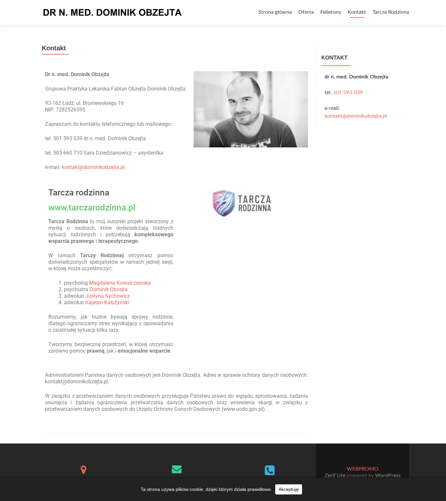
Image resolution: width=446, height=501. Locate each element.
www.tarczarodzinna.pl (91, 207)
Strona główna (275, 12)
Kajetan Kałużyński (107, 302)
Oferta (306, 12)
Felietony (330, 12)
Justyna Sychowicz (107, 296)
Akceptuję (289, 489)
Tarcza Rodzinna (391, 12)
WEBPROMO (362, 469)
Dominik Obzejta (108, 289)
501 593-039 (348, 92)
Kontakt (357, 12)
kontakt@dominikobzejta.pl (93, 167)
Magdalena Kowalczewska (120, 283)
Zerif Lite (336, 475)
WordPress (387, 475)
